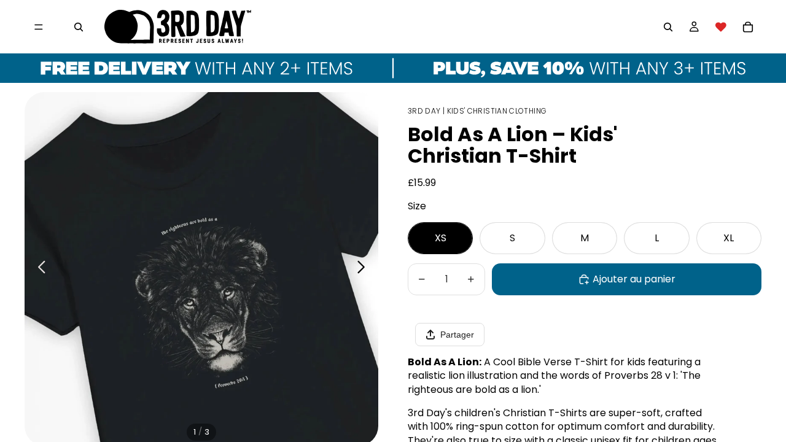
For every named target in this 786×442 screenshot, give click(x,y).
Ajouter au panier (634, 279)
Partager (457, 334)
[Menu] (39, 27)
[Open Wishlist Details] (720, 27)
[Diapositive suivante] (364, 268)
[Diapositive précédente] (38, 268)
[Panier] (747, 27)
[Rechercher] (78, 27)
